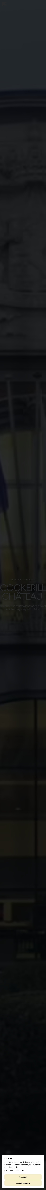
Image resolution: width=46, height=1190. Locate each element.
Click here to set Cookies (14, 1170)
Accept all (23, 1177)
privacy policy (13, 1167)
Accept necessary (23, 1183)
